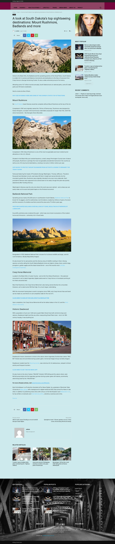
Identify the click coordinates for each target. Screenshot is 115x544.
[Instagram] (81, 529)
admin (17, 31)
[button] (100, 8)
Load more (88, 83)
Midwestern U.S (65, 391)
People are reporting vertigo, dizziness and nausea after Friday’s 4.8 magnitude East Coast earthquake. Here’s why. (88, 95)
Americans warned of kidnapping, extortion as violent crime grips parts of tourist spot (41, 464)
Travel (18, 12)
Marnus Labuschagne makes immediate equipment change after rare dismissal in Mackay (92, 46)
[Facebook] (24, 35)
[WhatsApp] (36, 35)
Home (14, 12)
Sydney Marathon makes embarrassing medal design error (92, 76)
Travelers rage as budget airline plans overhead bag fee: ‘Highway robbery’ (21, 464)
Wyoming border (34, 363)
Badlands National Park (62, 198)
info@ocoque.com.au (48, 535)
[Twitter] (28, 35)
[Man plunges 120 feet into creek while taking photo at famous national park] (62, 454)
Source (15, 398)
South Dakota (19, 104)
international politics (38, 394)
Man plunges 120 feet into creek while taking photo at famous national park (61, 464)
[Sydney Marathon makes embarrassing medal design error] (79, 77)
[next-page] (16, 469)
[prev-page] (14, 469)
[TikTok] (85, 529)
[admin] (14, 31)
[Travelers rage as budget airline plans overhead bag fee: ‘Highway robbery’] (22, 454)
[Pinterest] (32, 35)
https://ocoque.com (30, 431)
